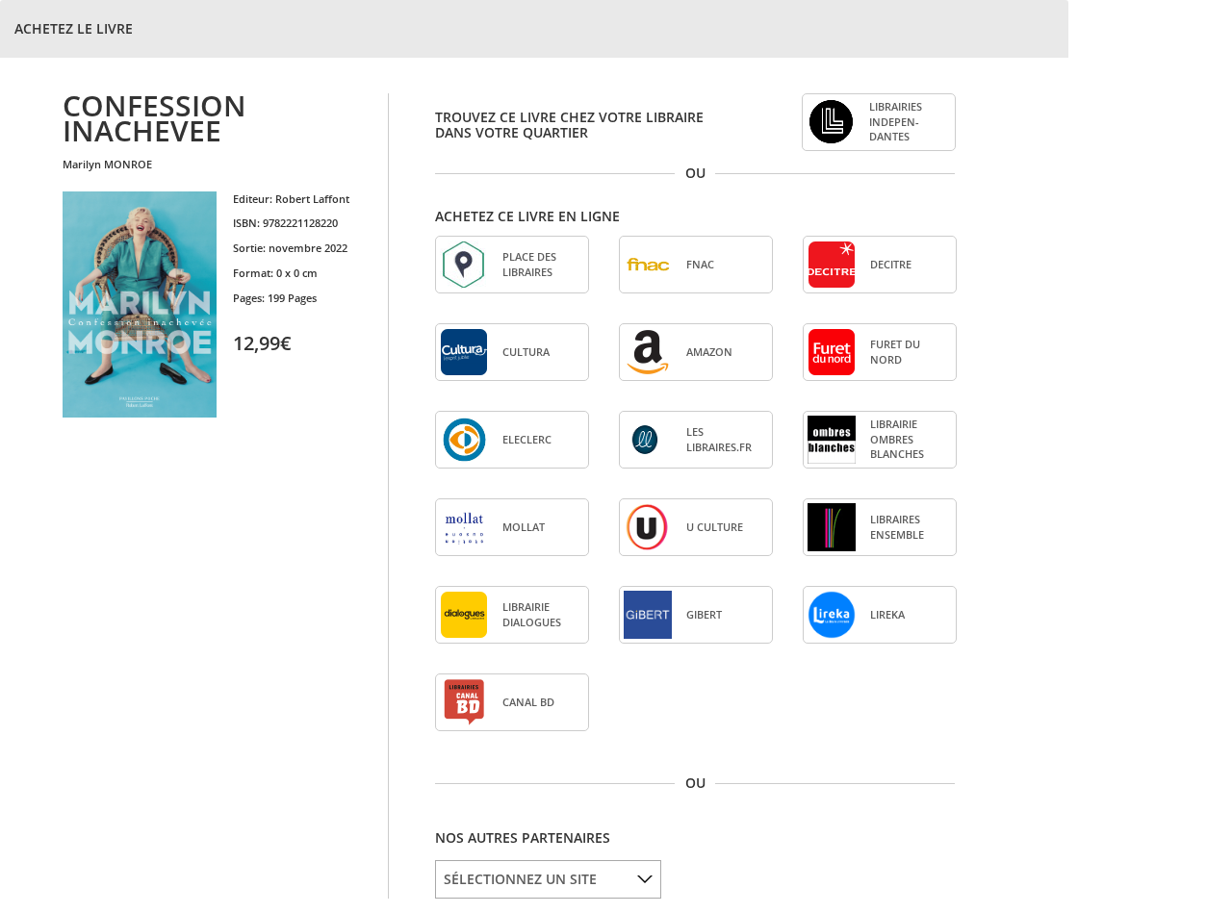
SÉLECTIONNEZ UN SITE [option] (520, 879)
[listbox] (548, 879)
